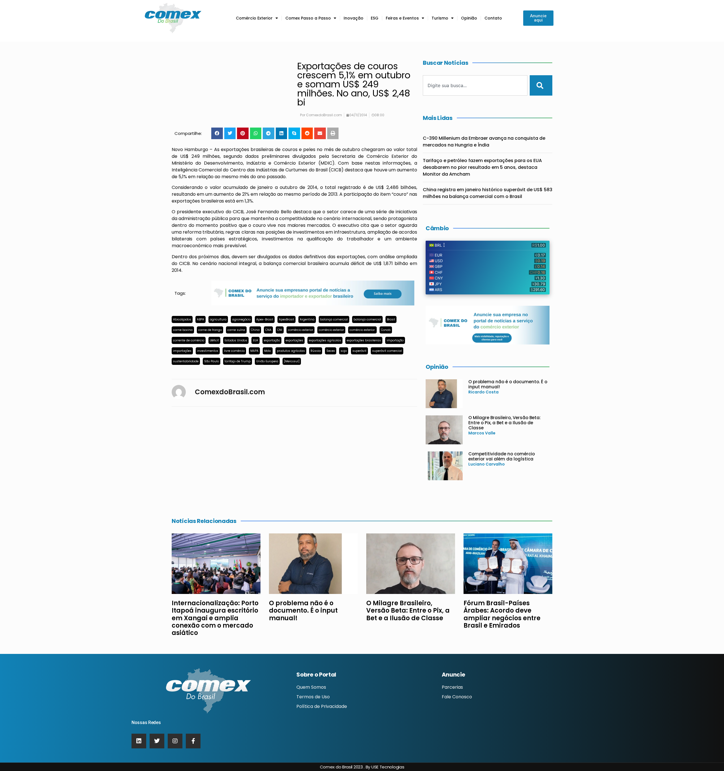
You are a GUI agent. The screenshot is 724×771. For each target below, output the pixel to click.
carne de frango (210, 330)
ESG (374, 18)
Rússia (316, 351)
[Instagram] (175, 741)
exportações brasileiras (364, 340)
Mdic (267, 351)
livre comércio (234, 351)
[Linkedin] (139, 741)
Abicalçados (182, 319)
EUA (255, 340)
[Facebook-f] (193, 741)
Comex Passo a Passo (308, 18)
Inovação (353, 18)
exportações (294, 340)
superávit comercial (387, 351)
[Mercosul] (291, 361)
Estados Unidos (236, 340)
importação (395, 340)
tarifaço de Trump (238, 361)
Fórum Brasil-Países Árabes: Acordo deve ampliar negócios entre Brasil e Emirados (502, 614)
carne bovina (183, 330)
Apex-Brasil (264, 319)
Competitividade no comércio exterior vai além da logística (501, 456)
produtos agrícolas (291, 351)
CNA (268, 330)
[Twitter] (157, 741)
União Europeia (267, 361)
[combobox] (475, 85)
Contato (493, 18)
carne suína (236, 330)
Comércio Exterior (254, 18)
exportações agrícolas (325, 340)
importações (182, 351)
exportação (272, 340)
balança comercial (334, 319)
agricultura (218, 319)
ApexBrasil (286, 319)
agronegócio (241, 319)
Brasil (391, 319)
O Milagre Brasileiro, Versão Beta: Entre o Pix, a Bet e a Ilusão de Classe (504, 423)
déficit (214, 340)
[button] (217, 133)
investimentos (207, 351)
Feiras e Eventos (402, 18)
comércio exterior (300, 330)
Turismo (440, 18)
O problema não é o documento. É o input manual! (507, 384)
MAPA (254, 351)
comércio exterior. (362, 330)
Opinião (469, 18)
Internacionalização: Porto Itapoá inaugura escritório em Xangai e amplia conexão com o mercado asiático (215, 618)
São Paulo (211, 361)
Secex (330, 351)
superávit (359, 351)
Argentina (307, 319)
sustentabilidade (186, 361)
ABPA (200, 319)
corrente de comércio (188, 340)
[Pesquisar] (541, 85)
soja (344, 351)
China (255, 330)
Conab (386, 330)
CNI (279, 330)
